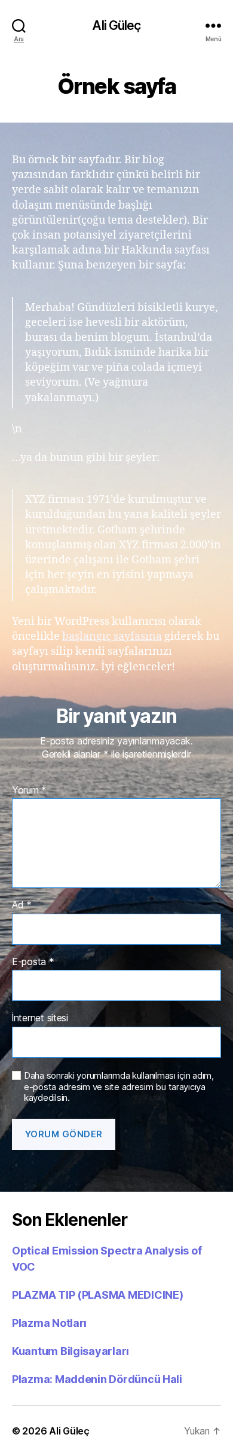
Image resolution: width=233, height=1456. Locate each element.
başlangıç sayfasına (112, 636)
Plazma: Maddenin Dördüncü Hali (97, 1379)
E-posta (33, 962)
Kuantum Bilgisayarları (70, 1351)
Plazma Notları (49, 1323)
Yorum (29, 790)
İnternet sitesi (40, 1018)
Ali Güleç (116, 25)
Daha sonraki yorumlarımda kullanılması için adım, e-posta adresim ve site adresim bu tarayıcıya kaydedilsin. (119, 1087)
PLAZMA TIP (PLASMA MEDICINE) (97, 1295)
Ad (22, 905)
